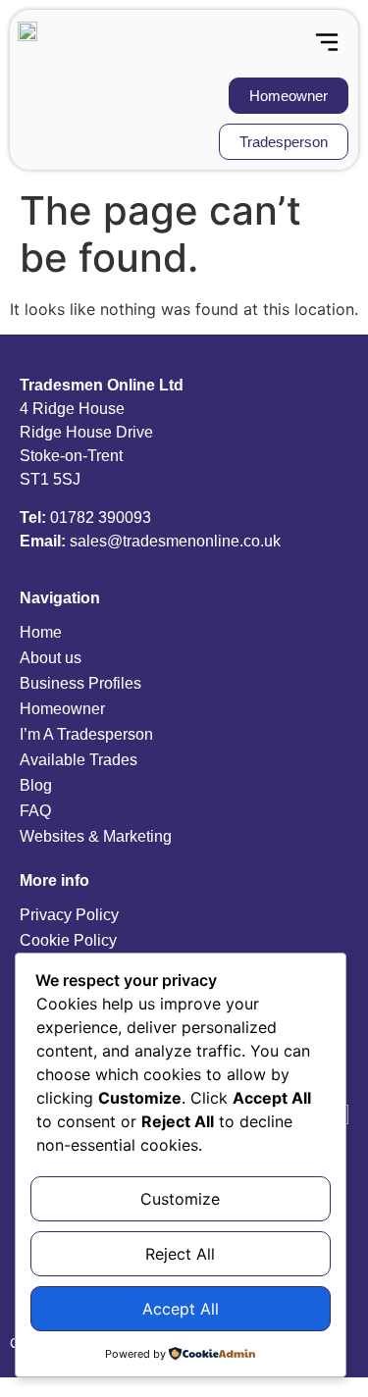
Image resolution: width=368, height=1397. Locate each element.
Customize (180, 1199)
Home (41, 632)
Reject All (180, 1254)
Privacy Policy (69, 914)
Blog (36, 785)
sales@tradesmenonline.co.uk (175, 541)
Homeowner (62, 708)
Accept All (180, 1309)
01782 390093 (100, 517)
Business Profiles (80, 683)
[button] (326, 44)
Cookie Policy (68, 940)
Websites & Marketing (96, 836)
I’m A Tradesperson (86, 734)
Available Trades (78, 759)
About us (50, 657)
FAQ (35, 810)
